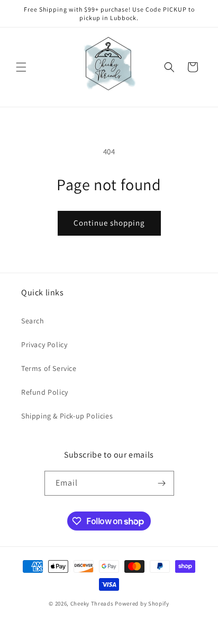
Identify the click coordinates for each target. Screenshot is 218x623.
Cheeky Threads (92, 603)
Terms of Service (49, 368)
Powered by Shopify (142, 603)
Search (32, 321)
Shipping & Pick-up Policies (67, 416)
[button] (21, 67)
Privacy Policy (44, 344)
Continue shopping (109, 223)
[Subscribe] (162, 483)
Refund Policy (44, 392)
